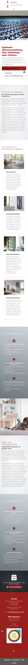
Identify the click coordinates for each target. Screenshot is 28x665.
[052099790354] (24, 25)
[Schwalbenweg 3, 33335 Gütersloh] (24, 33)
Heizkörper (8, 73)
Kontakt (14, 663)
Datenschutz (16, 660)
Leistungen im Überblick (12, 68)
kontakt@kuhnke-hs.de (15, 612)
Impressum (7, 660)
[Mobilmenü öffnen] (14, 9)
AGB (22, 660)
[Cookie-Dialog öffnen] (2, 631)
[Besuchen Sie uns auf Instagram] (14, 651)
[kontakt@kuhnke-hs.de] (24, 29)
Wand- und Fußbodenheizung (14, 76)
